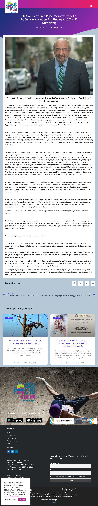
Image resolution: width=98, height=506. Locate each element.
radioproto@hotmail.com (16, 478)
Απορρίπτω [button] (23, 496)
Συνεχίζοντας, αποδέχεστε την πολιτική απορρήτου (69, 476)
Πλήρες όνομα (54, 463)
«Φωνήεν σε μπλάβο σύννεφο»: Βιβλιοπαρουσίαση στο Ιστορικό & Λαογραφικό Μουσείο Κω (73, 343)
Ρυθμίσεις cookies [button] (11, 499)
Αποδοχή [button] (22, 499)
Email (51, 470)
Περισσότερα (14, 496)
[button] (91, 5)
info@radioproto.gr (14, 475)
